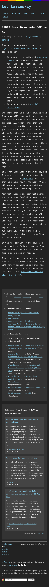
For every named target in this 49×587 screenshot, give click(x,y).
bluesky (17, 297)
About (6, 13)
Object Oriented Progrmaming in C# (21, 48)
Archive (16, 13)
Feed (5, 17)
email (41, 297)
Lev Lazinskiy (16, 6)
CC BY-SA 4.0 (12, 565)
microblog (5, 554)
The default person (16, 382)
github (4, 552)
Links (43, 13)
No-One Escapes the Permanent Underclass (26, 387)
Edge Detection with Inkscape (21, 321)
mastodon (26, 297)
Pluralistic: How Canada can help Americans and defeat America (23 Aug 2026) (23, 494)
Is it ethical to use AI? (19, 393)
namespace (27, 178)
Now (33, 13)
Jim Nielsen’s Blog (16, 449)
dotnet (5, 40)
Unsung (11, 482)
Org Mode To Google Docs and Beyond (24, 324)
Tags (24, 13)
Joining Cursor (15, 354)
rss (4, 547)
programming (32, 36)
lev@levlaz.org (7, 544)
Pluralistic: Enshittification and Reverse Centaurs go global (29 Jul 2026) (24, 368)
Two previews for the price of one (21, 458)
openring (40, 533)
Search (31, 580)
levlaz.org (6, 562)
